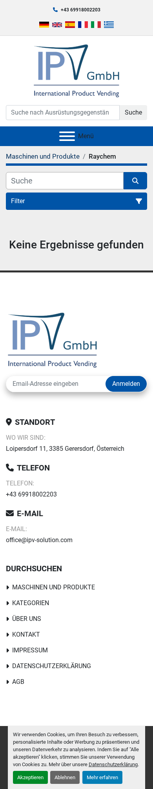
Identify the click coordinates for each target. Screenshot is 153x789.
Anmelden (126, 383)
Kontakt (26, 634)
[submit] (135, 180)
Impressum (30, 650)
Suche (133, 112)
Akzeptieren (30, 777)
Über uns (26, 618)
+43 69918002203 (80, 10)
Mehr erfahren (102, 777)
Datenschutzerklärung (113, 764)
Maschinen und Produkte (53, 587)
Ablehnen (65, 777)
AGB (18, 681)
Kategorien (30, 603)
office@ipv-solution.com (39, 540)
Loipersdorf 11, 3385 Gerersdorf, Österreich (65, 448)
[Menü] (67, 136)
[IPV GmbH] (52, 339)
